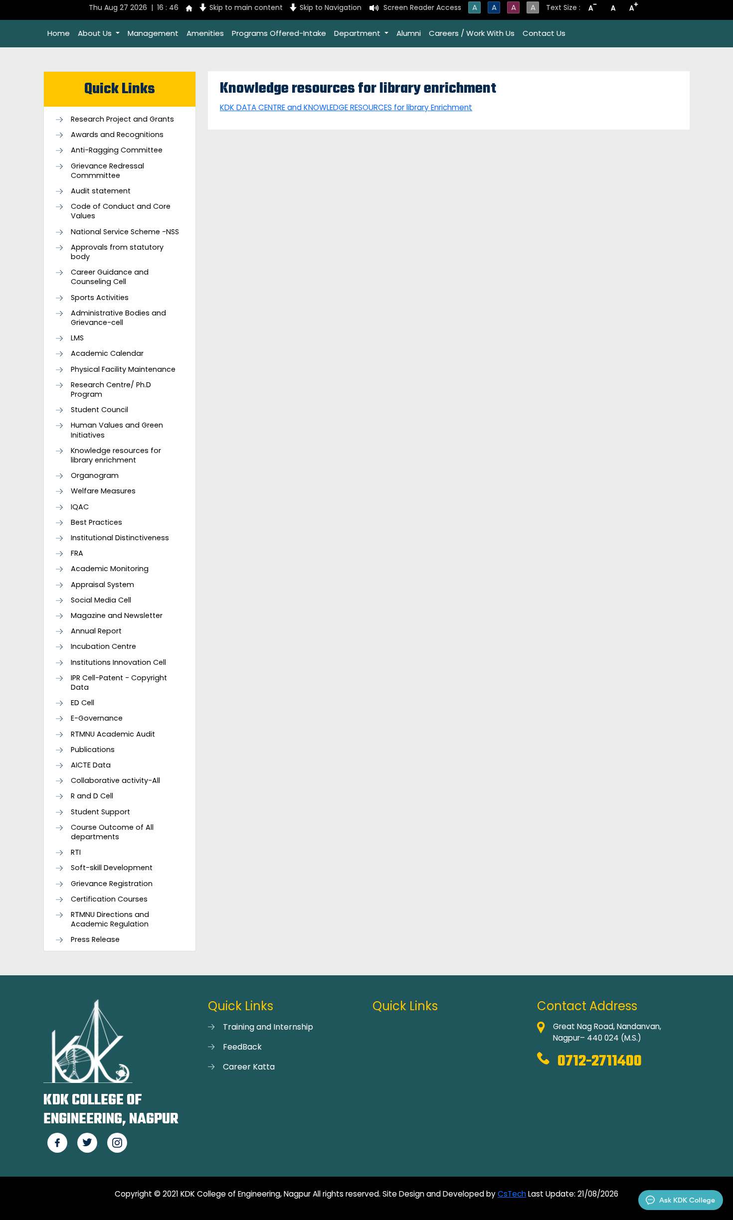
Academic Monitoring (110, 569)
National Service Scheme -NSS (125, 232)
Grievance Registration (112, 884)
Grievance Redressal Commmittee (107, 170)
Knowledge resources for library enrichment (116, 455)
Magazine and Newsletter (117, 615)
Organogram (95, 475)
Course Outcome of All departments (112, 832)
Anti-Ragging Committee (117, 150)
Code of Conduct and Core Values (121, 211)
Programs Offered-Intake (279, 33)
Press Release (95, 939)
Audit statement (101, 191)
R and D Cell (92, 796)
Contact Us (544, 33)
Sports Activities (100, 298)
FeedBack (242, 1047)
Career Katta (249, 1066)
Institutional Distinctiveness (120, 538)
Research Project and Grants (122, 119)
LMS (77, 338)
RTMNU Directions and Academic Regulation (110, 919)
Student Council (99, 410)
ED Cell (82, 703)
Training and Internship (268, 1027)
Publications (93, 750)
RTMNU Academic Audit (113, 734)
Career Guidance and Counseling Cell (110, 277)
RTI (76, 852)
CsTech (512, 1194)
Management (153, 33)
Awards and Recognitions (117, 135)
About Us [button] (96, 33)
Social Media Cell (101, 600)
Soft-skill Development (112, 868)
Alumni (408, 33)
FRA (77, 553)
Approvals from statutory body (117, 252)
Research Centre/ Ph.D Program (111, 389)
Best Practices (96, 522)
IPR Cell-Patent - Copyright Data (119, 682)
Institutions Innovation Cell (118, 662)
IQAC (80, 507)
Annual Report (96, 631)
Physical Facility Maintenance (123, 369)
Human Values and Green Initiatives (117, 430)
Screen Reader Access (422, 7)
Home (58, 33)
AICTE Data (91, 765)
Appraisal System (102, 585)
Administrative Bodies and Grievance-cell (118, 317)
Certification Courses (109, 899)
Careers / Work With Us (472, 33)
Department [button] (358, 33)
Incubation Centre (103, 646)
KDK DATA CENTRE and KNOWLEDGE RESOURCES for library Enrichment (346, 107)
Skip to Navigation (331, 7)
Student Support (100, 812)
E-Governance (97, 718)
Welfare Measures (103, 491)
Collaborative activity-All (115, 780)
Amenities (205, 33)
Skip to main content (246, 7)
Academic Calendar (107, 353)
